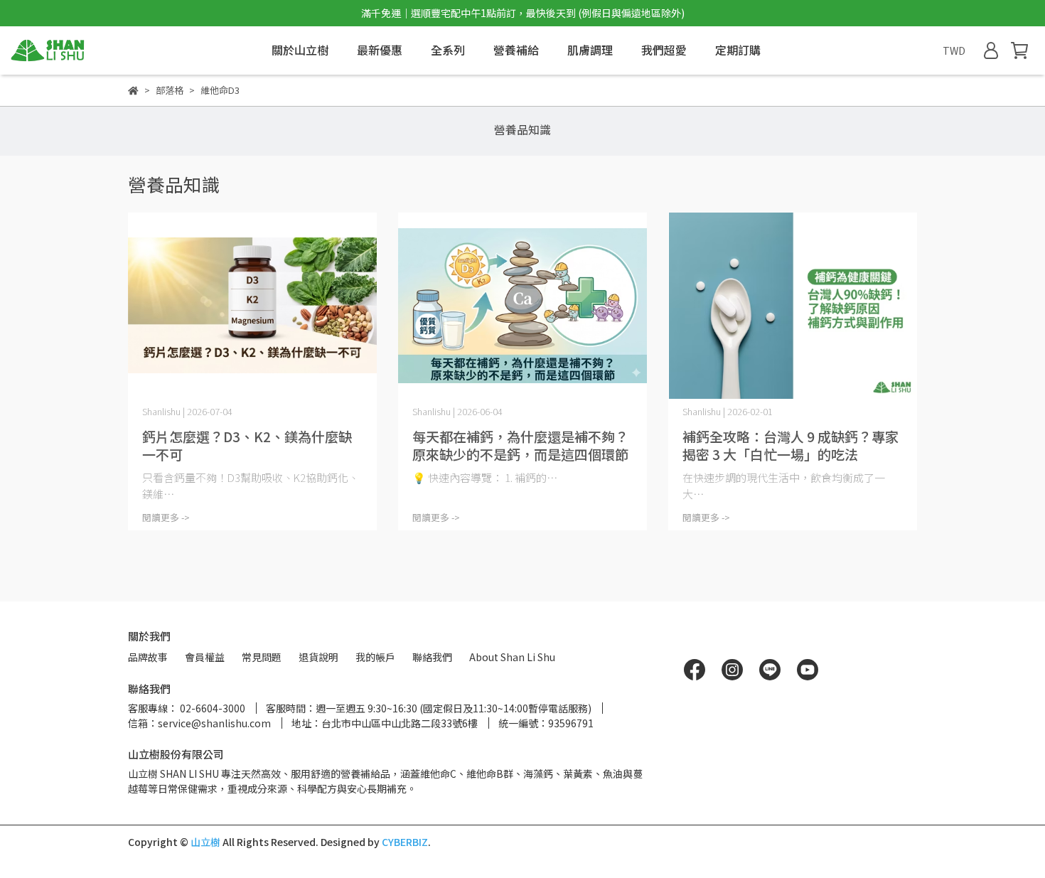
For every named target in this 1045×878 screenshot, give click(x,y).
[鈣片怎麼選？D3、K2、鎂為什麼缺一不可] (252, 306)
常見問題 (262, 657)
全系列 (448, 50)
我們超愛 (664, 50)
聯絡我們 (432, 657)
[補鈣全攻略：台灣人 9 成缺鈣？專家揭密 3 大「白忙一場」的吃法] (792, 306)
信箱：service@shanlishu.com (199, 723)
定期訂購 (738, 50)
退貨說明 (318, 657)
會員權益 (205, 657)
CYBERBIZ (405, 842)
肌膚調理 (590, 50)
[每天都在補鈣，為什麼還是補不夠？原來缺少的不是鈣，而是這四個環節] (522, 306)
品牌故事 (148, 657)
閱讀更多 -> (166, 517)
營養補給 (516, 50)
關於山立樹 (300, 50)
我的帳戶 (375, 657)
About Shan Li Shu (512, 657)
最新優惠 (379, 50)
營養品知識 (522, 129)
